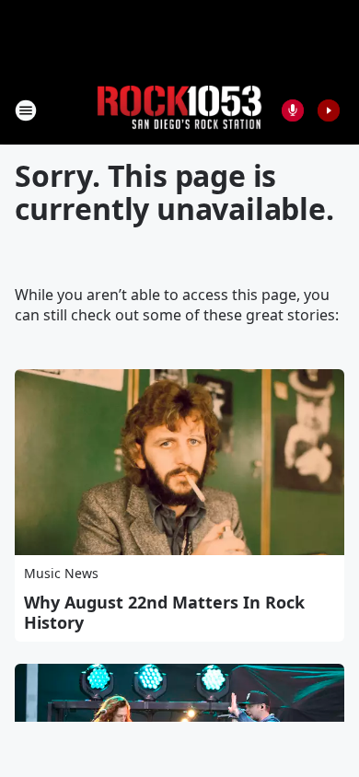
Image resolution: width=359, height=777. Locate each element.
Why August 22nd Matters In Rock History (164, 612)
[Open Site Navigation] (26, 110)
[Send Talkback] (293, 110)
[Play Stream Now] (329, 110)
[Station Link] (179, 110)
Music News (61, 573)
